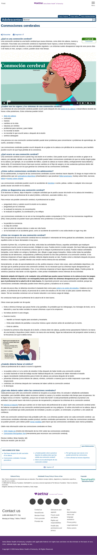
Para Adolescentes (88, 16)
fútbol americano (65, 176)
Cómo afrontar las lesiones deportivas (78, 457)
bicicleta (51, 183)
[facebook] (33, 502)
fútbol (3, 179)
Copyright (83, 476)
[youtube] (64, 502)
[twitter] (48, 502)
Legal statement (72, 525)
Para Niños (74, 16)
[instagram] (56, 502)
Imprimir (18, 35)
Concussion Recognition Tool (15, 433)
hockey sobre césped (15, 179)
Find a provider (40, 518)
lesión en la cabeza (68, 109)
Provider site (39, 521)
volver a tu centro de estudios (67, 288)
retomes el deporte (11, 405)
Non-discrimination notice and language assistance (71, 514)
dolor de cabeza (10, 116)
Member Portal (39, 515)
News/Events (39, 512)
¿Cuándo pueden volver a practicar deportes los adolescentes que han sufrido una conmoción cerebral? (46, 455)
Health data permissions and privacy (56, 528)
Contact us (38, 510)
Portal (3, 3)
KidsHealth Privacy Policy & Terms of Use (50, 476)
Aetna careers (71, 528)
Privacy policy (71, 522)
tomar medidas (35, 422)
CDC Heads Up (10, 431)
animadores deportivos (26, 176)
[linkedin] (41, 502)
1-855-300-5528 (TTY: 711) (11, 515)
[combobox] (57, 19)
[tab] (87, 446)
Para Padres (63, 16)
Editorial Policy (15, 476)
